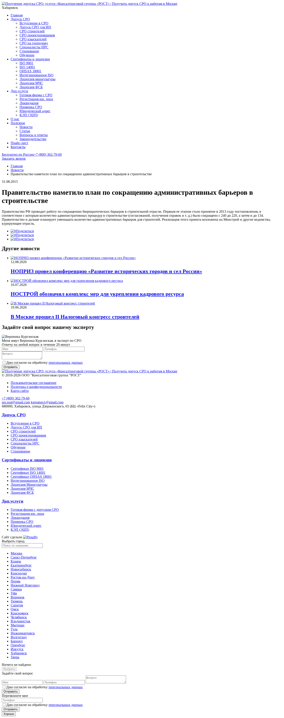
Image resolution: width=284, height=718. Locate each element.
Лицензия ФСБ (31, 87)
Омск (15, 609)
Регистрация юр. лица (36, 99)
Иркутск (17, 649)
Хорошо (9, 714)
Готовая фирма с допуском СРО (35, 509)
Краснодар (19, 573)
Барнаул (17, 641)
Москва (16, 553)
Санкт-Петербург (24, 557)
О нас (15, 119)
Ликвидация (29, 103)
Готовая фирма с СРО (36, 95)
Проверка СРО (31, 107)
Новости (26, 127)
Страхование (29, 51)
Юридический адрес (35, 111)
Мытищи (17, 625)
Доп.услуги (19, 91)
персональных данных (66, 362)
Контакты (18, 147)
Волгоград (19, 637)
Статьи (25, 131)
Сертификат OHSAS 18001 (31, 476)
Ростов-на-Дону (23, 577)
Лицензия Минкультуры (29, 484)
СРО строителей (32, 31)
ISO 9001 (26, 63)
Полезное (18, 123)
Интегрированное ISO (36, 75)
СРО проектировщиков (37, 35)
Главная (17, 15)
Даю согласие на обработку (44, 362)
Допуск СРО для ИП (35, 27)
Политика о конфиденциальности (36, 387)
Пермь (15, 581)
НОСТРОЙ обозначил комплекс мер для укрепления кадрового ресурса (97, 294)
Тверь (15, 657)
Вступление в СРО (34, 23)
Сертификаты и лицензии (30, 59)
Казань (16, 561)
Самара (16, 589)
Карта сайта (20, 391)
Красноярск (19, 613)
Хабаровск (19, 653)
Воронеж (17, 597)
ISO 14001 (27, 67)
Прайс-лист (19, 143)
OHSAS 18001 (30, 71)
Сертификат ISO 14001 (28, 472)
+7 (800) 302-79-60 (32, 154)
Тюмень (17, 601)
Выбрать (9, 669)
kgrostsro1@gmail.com (47, 402)
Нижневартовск (23, 633)
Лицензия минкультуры (37, 79)
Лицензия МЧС (31, 83)
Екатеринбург (21, 565)
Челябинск (19, 617)
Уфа (14, 593)
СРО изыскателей (33, 39)
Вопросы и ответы (34, 135)
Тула (14, 629)
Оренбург (18, 645)
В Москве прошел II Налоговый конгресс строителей (75, 317)
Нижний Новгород (25, 585)
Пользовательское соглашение (33, 383)
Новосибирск (21, 569)
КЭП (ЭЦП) (29, 115)
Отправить (11, 691)
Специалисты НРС (34, 47)
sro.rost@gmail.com (16, 402)
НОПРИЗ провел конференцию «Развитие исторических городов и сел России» (106, 271)
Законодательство (33, 139)
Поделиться (25, 231)
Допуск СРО (20, 19)
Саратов (17, 605)
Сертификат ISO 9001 (27, 468)
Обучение (27, 55)
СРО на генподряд (34, 43)
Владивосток (20, 621)
